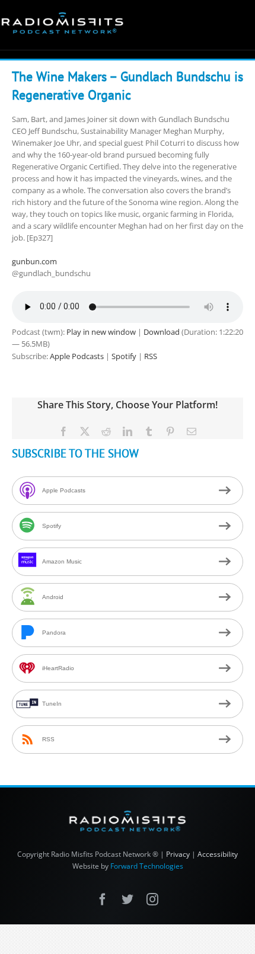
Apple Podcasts (77, 356)
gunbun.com (34, 261)
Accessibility (217, 854)
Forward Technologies (146, 866)
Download (162, 331)
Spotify (123, 356)
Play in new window (101, 331)
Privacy (178, 854)
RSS (150, 356)
